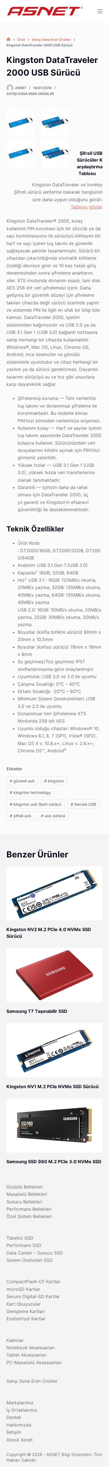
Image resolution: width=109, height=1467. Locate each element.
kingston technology (30, 792)
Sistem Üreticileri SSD (29, 1260)
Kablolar (15, 1340)
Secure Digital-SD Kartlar (33, 1296)
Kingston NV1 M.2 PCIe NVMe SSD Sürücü (52, 1086)
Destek (13, 1417)
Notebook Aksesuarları (30, 1347)
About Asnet (19, 1440)
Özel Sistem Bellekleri (29, 1216)
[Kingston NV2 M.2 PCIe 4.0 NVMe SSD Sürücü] (54, 893)
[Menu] (100, 11)
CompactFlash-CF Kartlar (33, 1281)
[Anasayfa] (8, 39)
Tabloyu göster (87, 207)
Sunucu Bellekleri (24, 1202)
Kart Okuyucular (23, 1304)
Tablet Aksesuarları (26, 1355)
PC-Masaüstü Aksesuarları (34, 1362)
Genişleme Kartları (25, 1311)
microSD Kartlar (23, 1289)
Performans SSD (23, 1245)
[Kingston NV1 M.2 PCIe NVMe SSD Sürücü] (54, 1050)
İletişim (13, 1432)
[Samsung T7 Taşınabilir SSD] (54, 975)
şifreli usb (20, 815)
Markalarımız (20, 1402)
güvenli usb (22, 780)
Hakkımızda (18, 1425)
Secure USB (83, 804)
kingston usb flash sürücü (35, 804)
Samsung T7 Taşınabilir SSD (36, 1011)
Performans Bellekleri (28, 1209)
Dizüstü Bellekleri (24, 1187)
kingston (54, 780)
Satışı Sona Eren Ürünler (30, 94)
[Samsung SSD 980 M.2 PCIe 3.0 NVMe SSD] (54, 1125)
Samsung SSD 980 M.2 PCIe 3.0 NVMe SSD (53, 1161)
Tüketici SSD (19, 1238)
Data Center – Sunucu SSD (34, 1253)
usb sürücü (53, 815)
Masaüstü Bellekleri (26, 1194)
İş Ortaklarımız (21, 1410)
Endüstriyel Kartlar (26, 1318)
